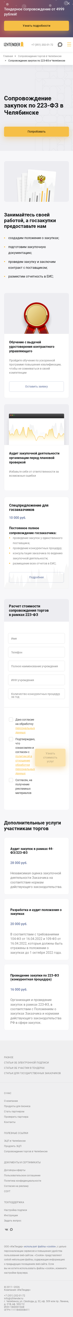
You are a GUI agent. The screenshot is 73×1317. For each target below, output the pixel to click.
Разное (8, 1057)
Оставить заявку (36, 386)
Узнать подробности (36, 25)
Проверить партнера (16, 1116)
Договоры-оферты (14, 1170)
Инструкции (11, 1215)
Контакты (9, 1122)
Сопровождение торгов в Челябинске (25, 1151)
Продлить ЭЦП (12, 1146)
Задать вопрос (12, 1220)
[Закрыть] (68, 3)
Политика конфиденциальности (22, 1180)
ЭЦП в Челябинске (15, 1140)
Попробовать (37, 131)
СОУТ (7, 1191)
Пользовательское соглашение (22, 1175)
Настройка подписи (15, 1210)
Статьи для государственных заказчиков (32, 1073)
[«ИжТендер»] (13, 44)
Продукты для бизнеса (17, 1106)
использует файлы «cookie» (40, 1246)
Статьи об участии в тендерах (24, 1068)
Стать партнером (14, 1111)
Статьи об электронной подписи (26, 1062)
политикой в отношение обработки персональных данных (25, 765)
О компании (11, 1101)
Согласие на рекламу (16, 1186)
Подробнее (36, 577)
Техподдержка (14, 1202)
